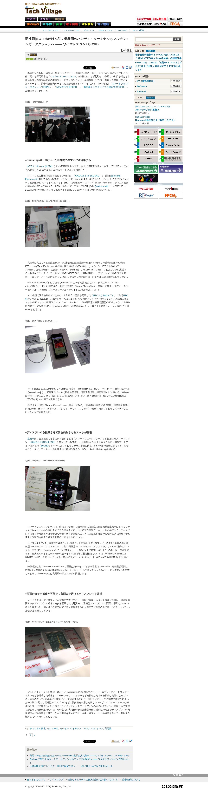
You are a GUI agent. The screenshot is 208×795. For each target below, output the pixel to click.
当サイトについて (36, 779)
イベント (45, 19)
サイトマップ (56, 779)
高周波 (107, 728)
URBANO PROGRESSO (42, 442)
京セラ (30, 439)
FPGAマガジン (175, 24)
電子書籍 (103, 24)
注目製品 (87, 24)
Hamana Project (142, 117)
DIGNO (45, 446)
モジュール (52, 728)
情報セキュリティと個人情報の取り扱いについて (93, 779)
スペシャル (122, 30)
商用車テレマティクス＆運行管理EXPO (104, 87)
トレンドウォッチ (50, 30)
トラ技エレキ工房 (159, 19)
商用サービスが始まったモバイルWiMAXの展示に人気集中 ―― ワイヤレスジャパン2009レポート (80, 755)
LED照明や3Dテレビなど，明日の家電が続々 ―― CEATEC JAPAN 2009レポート (71, 766)
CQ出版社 (172, 786)
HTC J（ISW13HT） (103, 295)
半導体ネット (47, 24)
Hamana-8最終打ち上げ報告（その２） (155, 120)
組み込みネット (32, 24)
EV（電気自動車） (146, 81)
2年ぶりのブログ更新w (147, 109)
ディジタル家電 (38, 728)
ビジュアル (89, 30)
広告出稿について (131, 779)
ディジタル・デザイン (144, 24)
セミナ (31, 19)
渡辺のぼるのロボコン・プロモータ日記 (152, 107)
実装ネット (59, 24)
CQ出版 (175, 19)
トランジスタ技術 (144, 19)
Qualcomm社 (101, 186)
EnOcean (142, 86)
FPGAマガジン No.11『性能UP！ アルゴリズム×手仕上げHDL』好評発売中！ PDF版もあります (158, 66)
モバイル (64, 728)
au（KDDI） (47, 166)
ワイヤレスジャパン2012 (63, 76)
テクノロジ (33, 30)
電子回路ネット (72, 24)
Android (141, 91)
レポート (29, 59)
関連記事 (176, 80)
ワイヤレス (75, 728)
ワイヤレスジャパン (93, 728)
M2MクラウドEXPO (66, 87)
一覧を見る (151, 51)
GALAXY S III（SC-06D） (88, 176)
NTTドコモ (33, 166)
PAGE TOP (178, 775)
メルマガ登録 (138, 30)
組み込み (33, 55)
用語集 (59, 19)
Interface (159, 24)
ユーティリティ (105, 30)
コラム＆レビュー (71, 30)
